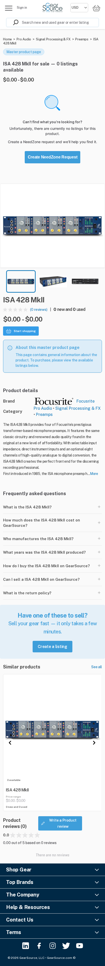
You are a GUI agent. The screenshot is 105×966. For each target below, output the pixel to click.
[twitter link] (66, 946)
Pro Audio (24, 39)
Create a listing (52, 646)
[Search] (12, 22)
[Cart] (96, 8)
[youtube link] (79, 946)
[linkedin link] (25, 946)
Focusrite (85, 401)
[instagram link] (52, 946)
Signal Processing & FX (53, 39)
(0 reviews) (38, 310)
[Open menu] (8, 8)
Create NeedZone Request (52, 157)
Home (7, 39)
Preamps (81, 39)
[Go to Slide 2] (53, 281)
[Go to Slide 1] (21, 281)
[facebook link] (39, 946)
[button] (52, 226)
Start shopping (25, 331)
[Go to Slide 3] (85, 281)
